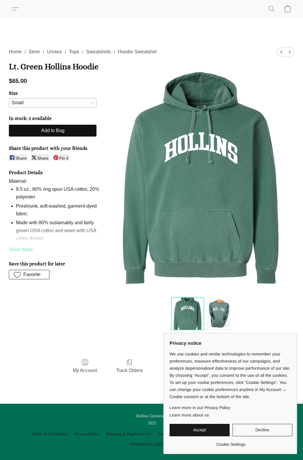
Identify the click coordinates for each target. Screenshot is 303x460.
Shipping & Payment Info (128, 434)
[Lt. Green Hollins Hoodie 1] (219, 313)
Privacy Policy (86, 434)
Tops (74, 51)
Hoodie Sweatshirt (137, 51)
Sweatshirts (98, 51)
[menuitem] (281, 52)
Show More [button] (21, 249)
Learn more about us (189, 415)
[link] (231, 442)
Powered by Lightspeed (152, 444)
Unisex (54, 51)
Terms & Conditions (49, 434)
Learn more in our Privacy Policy (200, 407)
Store (34, 51)
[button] (17, 8)
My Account (85, 370)
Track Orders (129, 370)
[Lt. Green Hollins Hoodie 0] (187, 313)
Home (15, 51)
